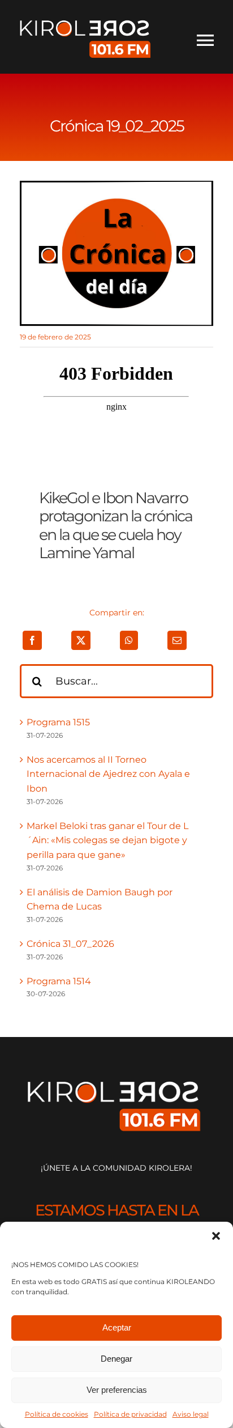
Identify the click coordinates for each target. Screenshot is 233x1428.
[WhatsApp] (129, 640)
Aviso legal (190, 1414)
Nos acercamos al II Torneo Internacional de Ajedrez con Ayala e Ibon (108, 774)
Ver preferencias (117, 1390)
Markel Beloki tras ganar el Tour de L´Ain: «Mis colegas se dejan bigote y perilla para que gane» (107, 840)
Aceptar (116, 1327)
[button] (216, 1236)
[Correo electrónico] (177, 640)
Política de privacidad (130, 1414)
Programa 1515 (58, 722)
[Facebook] (32, 640)
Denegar (116, 1358)
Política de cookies (56, 1414)
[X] (80, 640)
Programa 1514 (59, 981)
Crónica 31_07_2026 (70, 943)
